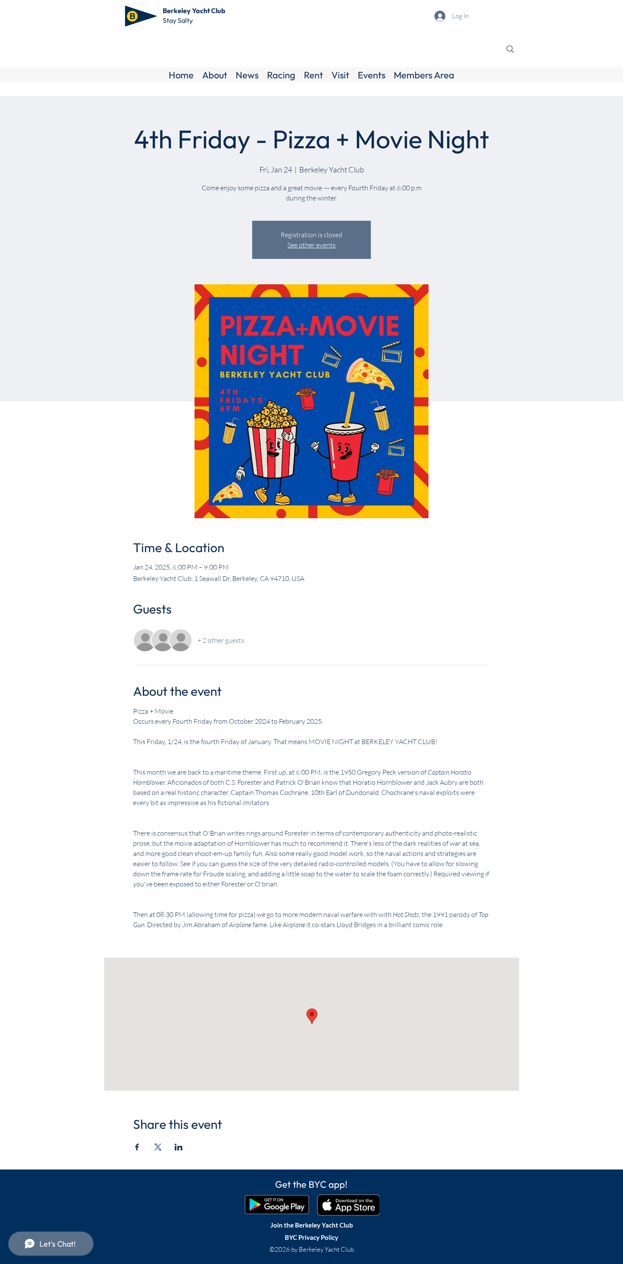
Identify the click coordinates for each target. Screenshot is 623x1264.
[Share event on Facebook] (137, 1147)
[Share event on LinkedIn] (179, 1147)
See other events (311, 245)
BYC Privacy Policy (311, 1237)
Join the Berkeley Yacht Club (311, 1225)
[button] (214, 75)
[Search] (510, 49)
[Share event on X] (158, 1147)
